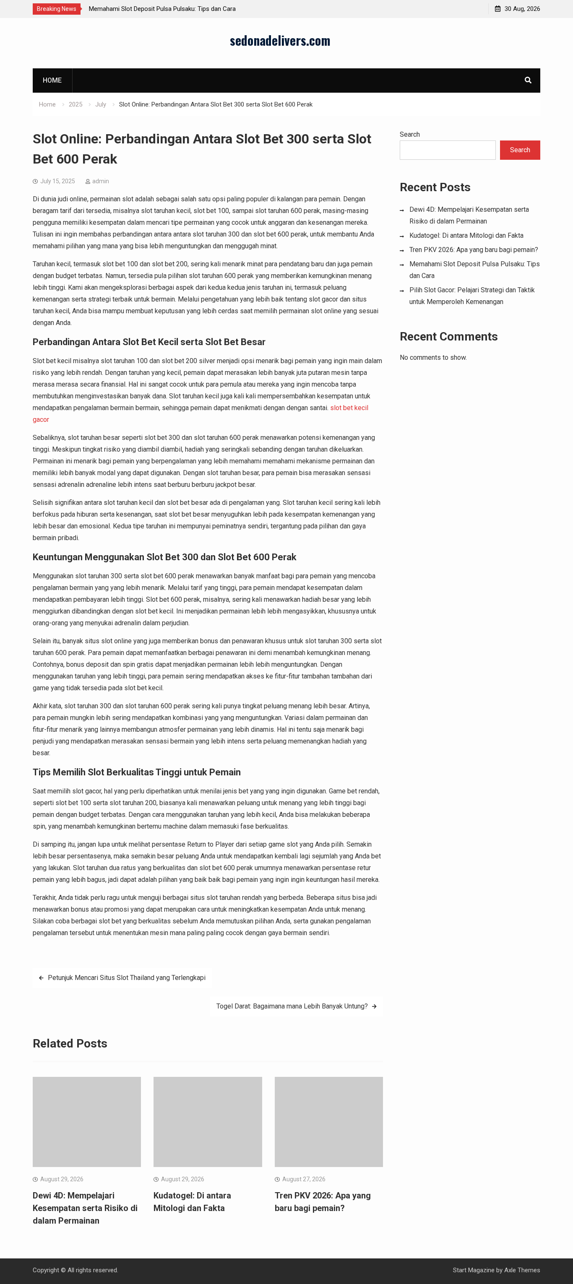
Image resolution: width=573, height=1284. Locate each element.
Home (52, 80)
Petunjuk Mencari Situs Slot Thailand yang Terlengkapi (127, 978)
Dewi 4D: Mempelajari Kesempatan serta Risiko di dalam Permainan (85, 1208)
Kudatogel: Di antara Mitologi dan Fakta (466, 235)
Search (410, 134)
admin (100, 181)
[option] (164, 8)
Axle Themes (522, 1270)
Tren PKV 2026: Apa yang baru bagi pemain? (473, 250)
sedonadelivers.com (280, 40)
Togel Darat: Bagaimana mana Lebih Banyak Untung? (292, 1006)
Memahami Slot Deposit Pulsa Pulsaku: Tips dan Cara (162, 9)
